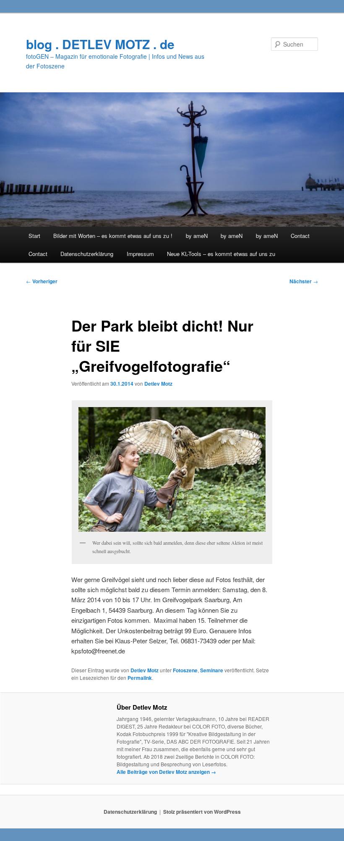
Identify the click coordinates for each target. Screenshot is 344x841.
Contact (300, 236)
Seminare (211, 670)
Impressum (140, 254)
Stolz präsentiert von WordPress (202, 811)
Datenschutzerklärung (86, 254)
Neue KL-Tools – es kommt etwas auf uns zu (221, 254)
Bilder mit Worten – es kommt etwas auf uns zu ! (112, 236)
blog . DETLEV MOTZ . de (100, 44)
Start (34, 236)
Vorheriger (41, 281)
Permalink (140, 678)
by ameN (197, 236)
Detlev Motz (158, 383)
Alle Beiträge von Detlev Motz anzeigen (166, 772)
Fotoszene (185, 670)
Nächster (303, 281)
